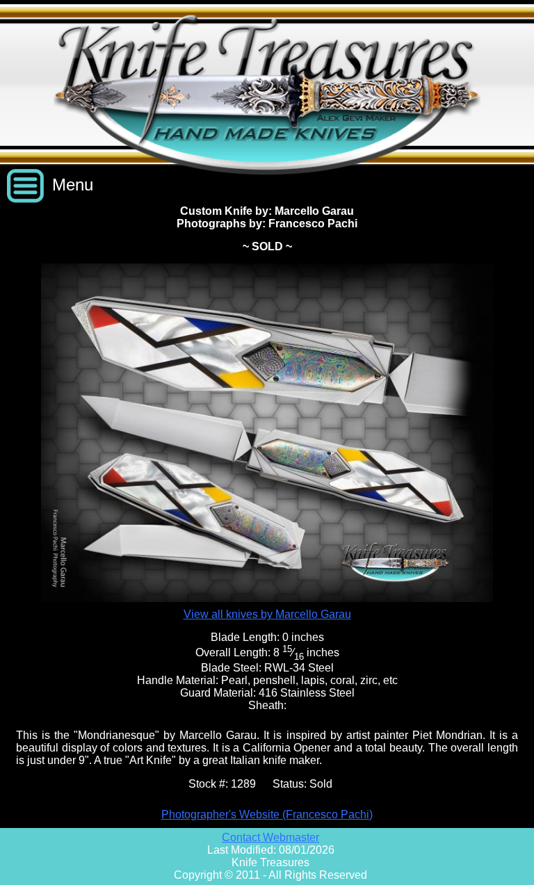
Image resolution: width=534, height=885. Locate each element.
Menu (72, 184)
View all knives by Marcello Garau (267, 614)
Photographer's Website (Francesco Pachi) (267, 814)
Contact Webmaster (270, 837)
